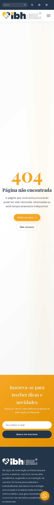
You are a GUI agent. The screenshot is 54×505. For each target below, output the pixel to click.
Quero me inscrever (27, 434)
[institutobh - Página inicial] (21, 15)
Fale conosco (27, 227)
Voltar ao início (25, 217)
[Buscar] (25, 5)
